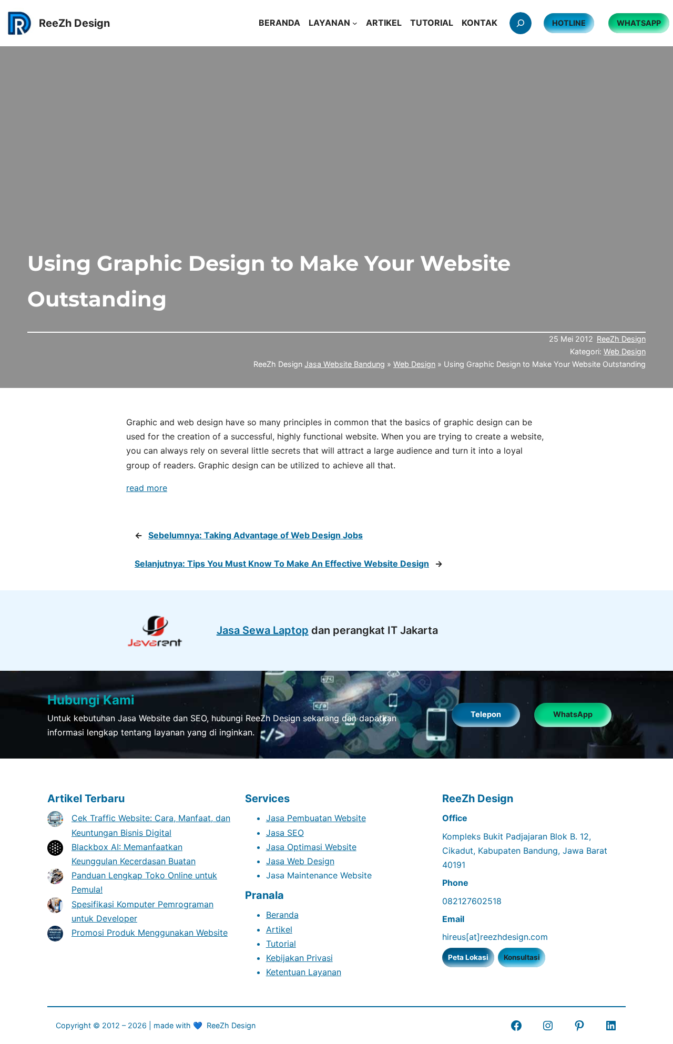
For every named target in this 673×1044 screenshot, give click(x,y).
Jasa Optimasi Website (311, 847)
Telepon (486, 714)
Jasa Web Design (300, 861)
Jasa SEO (285, 832)
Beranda (282, 914)
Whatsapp (639, 22)
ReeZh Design (621, 338)
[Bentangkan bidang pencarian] (520, 23)
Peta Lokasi (468, 957)
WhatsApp (573, 714)
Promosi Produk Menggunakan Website (150, 932)
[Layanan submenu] (355, 23)
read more (146, 488)
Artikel (279, 929)
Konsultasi (522, 957)
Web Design (625, 351)
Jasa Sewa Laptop (263, 630)
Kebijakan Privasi (299, 958)
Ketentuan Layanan (303, 972)
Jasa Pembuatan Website (316, 818)
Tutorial (281, 943)
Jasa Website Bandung (344, 364)
